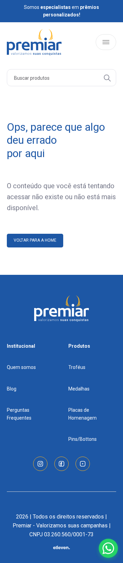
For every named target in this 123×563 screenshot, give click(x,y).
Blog (11, 389)
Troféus (76, 367)
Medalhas (79, 389)
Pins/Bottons (82, 439)
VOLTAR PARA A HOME (35, 240)
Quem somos (21, 367)
